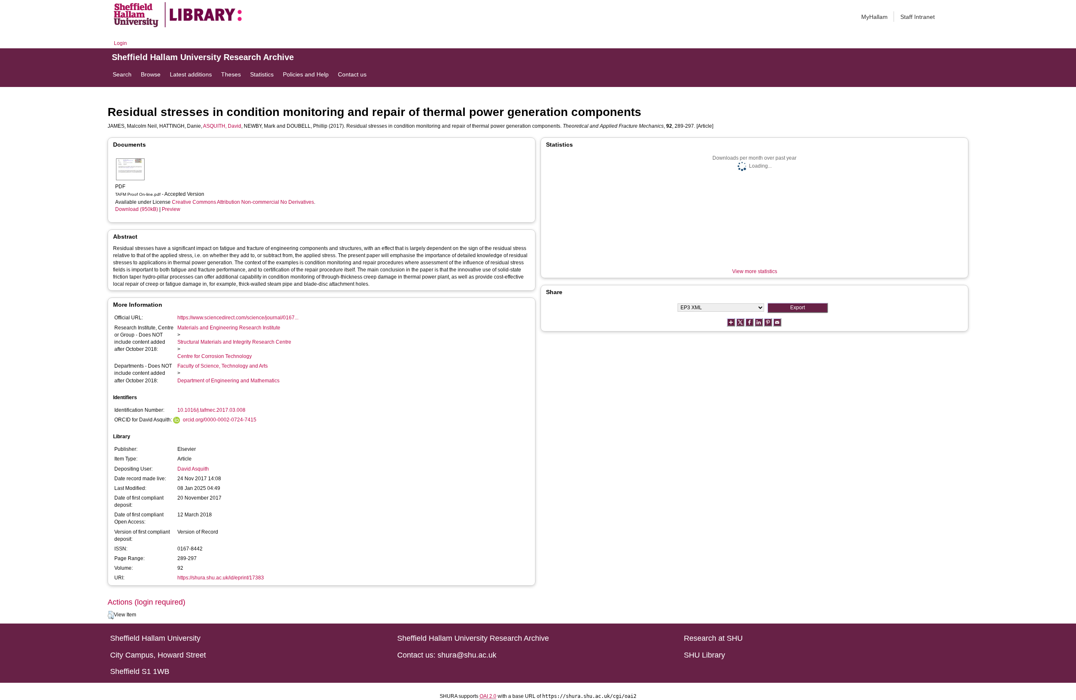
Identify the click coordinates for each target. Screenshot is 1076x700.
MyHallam (874, 16)
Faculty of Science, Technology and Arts (222, 366)
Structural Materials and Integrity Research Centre (234, 342)
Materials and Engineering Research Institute (228, 328)
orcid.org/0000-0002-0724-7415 (219, 420)
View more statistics (754, 271)
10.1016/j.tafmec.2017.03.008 (211, 410)
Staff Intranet (917, 16)
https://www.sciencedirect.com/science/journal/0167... (237, 318)
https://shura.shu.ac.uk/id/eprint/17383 (220, 578)
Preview (171, 209)
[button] (111, 615)
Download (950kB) (136, 209)
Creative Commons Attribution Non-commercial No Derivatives (243, 202)
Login (120, 43)
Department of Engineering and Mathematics (228, 381)
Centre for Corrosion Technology (214, 356)
